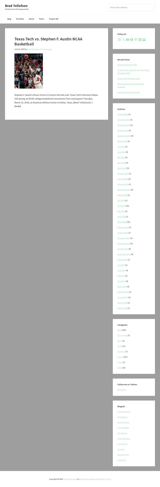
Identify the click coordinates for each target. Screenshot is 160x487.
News (119, 346)
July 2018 (121, 200)
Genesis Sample (70, 479)
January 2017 (122, 297)
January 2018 (122, 233)
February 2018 (123, 227)
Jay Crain (121, 449)
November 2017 (123, 243)
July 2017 (121, 265)
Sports (120, 357)
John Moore (122, 433)
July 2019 (121, 146)
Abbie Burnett (123, 455)
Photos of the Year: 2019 (127, 65)
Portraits (121, 351)
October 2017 (122, 249)
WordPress (100, 479)
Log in (108, 479)
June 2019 (121, 152)
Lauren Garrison (123, 411)
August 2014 (122, 308)
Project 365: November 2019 (128, 92)
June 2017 (121, 270)
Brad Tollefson (16, 5)
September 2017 (124, 254)
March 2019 (122, 168)
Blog (119, 330)
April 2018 (121, 216)
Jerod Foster (122, 444)
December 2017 (123, 238)
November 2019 (123, 125)
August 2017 (122, 259)
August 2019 (122, 141)
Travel (120, 362)
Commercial (122, 335)
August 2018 (122, 195)
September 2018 (124, 190)
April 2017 (121, 281)
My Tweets (121, 389)
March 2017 (122, 286)
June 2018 (121, 206)
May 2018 (121, 211)
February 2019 (123, 173)
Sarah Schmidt (123, 422)
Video (119, 367)
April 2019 (121, 163)
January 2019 (122, 179)
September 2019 (124, 136)
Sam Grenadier (123, 428)
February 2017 (123, 292)
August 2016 (122, 303)
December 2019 (123, 120)
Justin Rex (121, 460)
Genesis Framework (87, 479)
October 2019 (122, 130)
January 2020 (122, 114)
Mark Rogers (122, 417)
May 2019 (121, 157)
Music (119, 341)
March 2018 (122, 222)
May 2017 (121, 276)
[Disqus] (56, 153)
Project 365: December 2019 (128, 78)
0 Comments (47, 49)
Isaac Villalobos (123, 438)
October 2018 (122, 184)
